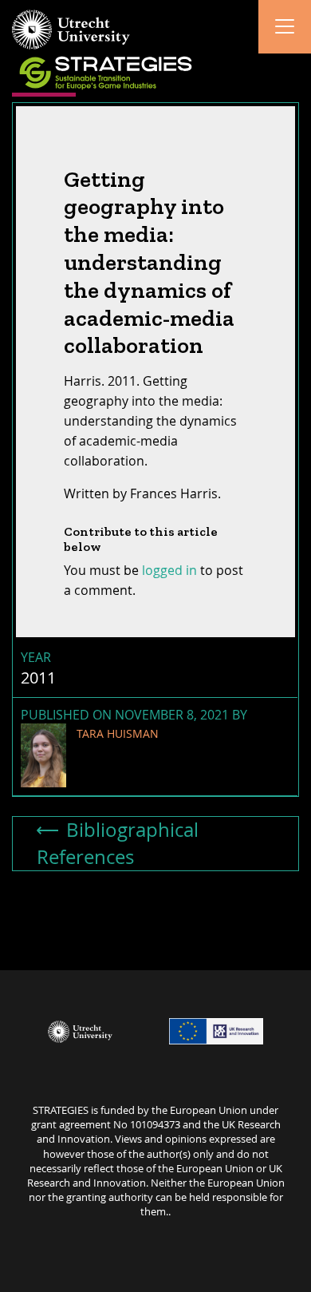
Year (36, 657)
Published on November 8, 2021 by (134, 723)
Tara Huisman (118, 733)
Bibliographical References (118, 843)
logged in (169, 570)
